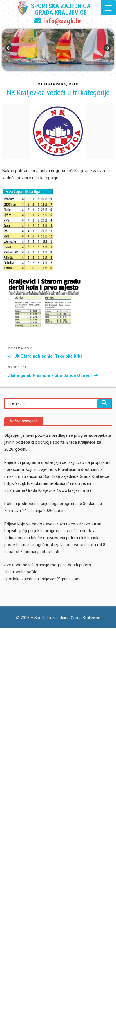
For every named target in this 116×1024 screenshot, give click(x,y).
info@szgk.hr (61, 21)
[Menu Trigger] (108, 7)
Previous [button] (9, 48)
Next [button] (106, 48)
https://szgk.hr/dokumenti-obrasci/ (36, 483)
